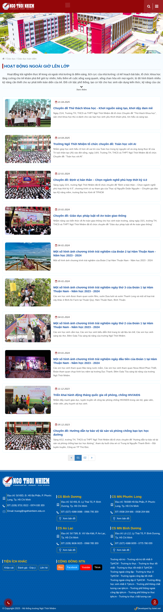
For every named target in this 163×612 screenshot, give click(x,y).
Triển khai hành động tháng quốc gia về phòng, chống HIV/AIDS (96, 395)
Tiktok (97, 567)
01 (78, 457)
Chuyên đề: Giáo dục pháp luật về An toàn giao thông (89, 215)
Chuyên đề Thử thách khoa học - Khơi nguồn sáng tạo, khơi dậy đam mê (103, 108)
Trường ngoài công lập (122, 571)
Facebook (72, 567)
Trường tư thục (129, 563)
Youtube (86, 567)
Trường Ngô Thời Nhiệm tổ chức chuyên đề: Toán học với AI (94, 144)
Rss (60, 567)
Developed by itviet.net (149, 608)
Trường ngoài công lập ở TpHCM (127, 580)
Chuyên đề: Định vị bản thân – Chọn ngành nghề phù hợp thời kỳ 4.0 (100, 179)
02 (85, 457)
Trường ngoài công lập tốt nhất (137, 576)
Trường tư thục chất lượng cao (135, 596)
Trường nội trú (118, 559)
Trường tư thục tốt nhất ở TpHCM (135, 567)
